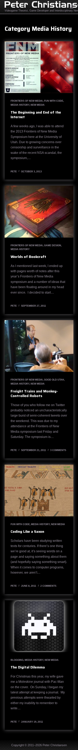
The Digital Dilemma (28, 667)
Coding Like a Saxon (27, 531)
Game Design (52, 245)
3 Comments (58, 450)
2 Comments (48, 585)
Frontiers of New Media (27, 100)
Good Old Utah (54, 379)
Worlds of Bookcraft (28, 257)
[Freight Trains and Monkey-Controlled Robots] (39, 346)
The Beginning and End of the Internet (36, 115)
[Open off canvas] (71, 7)
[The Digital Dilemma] (39, 626)
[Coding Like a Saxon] (39, 490)
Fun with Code (53, 100)
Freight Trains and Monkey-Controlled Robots (34, 393)
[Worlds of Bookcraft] (39, 211)
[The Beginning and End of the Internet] (39, 67)
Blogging (17, 660)
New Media (38, 104)
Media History (20, 104)
